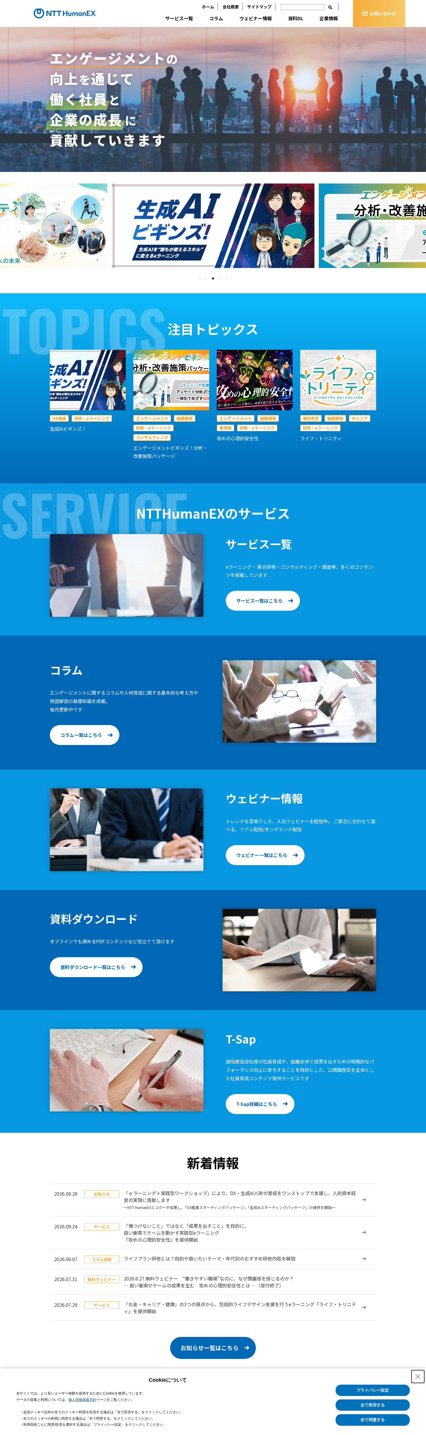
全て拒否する (373, 1405)
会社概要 (231, 7)
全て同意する (373, 1419)
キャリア (360, 418)
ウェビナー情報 (255, 18)
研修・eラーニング (91, 418)
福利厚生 (311, 418)
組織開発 (184, 418)
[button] (21, 230)
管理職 (225, 428)
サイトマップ (259, 7)
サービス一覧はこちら (259, 600)
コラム (216, 18)
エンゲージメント (152, 418)
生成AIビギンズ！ (68, 428)
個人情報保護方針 (82, 1400)
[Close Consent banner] (418, 1376)
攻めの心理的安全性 (237, 438)
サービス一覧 (179, 18)
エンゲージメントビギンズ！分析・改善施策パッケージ (170, 452)
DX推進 (59, 418)
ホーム (208, 7)
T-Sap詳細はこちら (256, 1103)
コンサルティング (152, 437)
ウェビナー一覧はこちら (261, 855)
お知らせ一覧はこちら (210, 1348)
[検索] (330, 7)
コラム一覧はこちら (81, 734)
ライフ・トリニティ (321, 438)
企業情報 (328, 18)
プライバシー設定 (372, 1390)
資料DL (295, 18)
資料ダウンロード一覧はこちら (92, 967)
